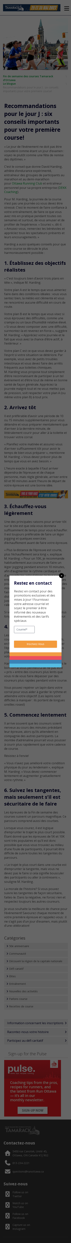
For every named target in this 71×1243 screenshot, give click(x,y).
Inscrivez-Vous (35, 644)
